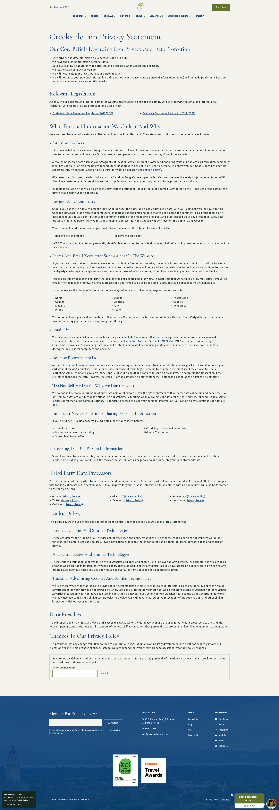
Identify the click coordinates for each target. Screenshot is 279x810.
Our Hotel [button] (78, 16)
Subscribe (113, 722)
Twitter (222, 724)
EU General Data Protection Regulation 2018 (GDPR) (83, 113)
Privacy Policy (81, 730)
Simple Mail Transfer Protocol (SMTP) (145, 341)
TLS (214, 341)
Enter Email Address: (64, 667)
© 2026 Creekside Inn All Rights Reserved (69, 800)
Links (191, 712)
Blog (190, 724)
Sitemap (226, 800)
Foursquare (224, 746)
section (90, 485)
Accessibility (194, 735)
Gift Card (125, 16)
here (55, 404)
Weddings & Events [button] (178, 16)
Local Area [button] (155, 16)
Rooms (94, 16)
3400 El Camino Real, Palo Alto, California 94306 (158, 721)
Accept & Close (12, 805)
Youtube (223, 735)
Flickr (221, 740)
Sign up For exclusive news (73, 713)
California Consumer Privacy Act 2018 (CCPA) (168, 113)
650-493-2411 (149, 728)
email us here (145, 456)
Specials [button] (108, 16)
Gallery (199, 16)
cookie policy (22, 800)
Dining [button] (139, 16)
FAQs (190, 730)
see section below (149, 169)
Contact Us (148, 712)
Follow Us (221, 712)
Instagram (223, 730)
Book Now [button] (220, 7)
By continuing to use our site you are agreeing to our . (18, 797)
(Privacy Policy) (71, 496)
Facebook (223, 719)
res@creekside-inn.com (155, 734)
